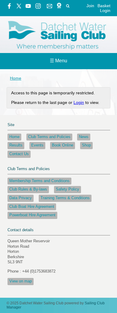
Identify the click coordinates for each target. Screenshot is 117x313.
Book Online (62, 145)
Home (15, 78)
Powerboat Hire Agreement (32, 215)
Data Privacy (20, 198)
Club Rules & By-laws (28, 189)
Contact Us (19, 154)
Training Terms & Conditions (65, 198)
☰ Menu (58, 60)
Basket (104, 5)
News (83, 137)
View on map (20, 281)
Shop (86, 145)
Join (90, 5)
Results (15, 145)
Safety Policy (67, 189)
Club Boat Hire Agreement (31, 207)
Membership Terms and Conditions (39, 181)
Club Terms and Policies (49, 137)
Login (105, 10)
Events (37, 145)
